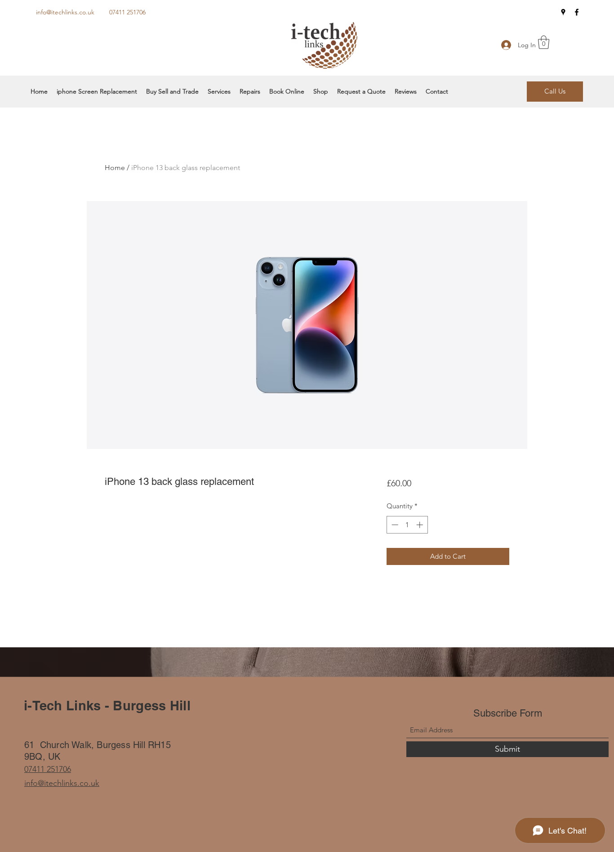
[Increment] (420, 524)
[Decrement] (394, 524)
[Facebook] (576, 12)
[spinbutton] (407, 524)
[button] (543, 42)
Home (115, 167)
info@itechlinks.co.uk (65, 12)
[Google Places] (563, 12)
